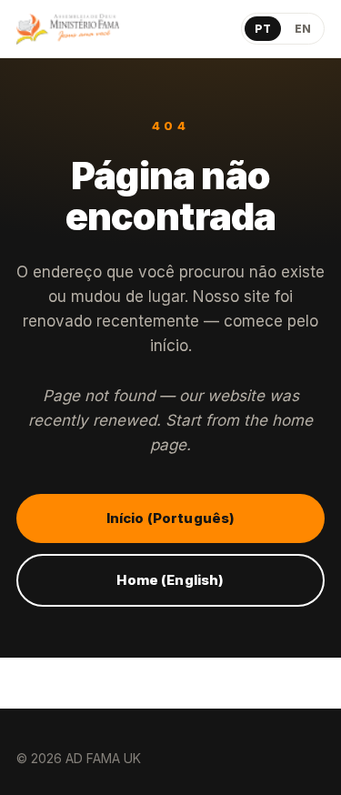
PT (263, 28)
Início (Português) (171, 518)
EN (303, 28)
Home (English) (170, 580)
